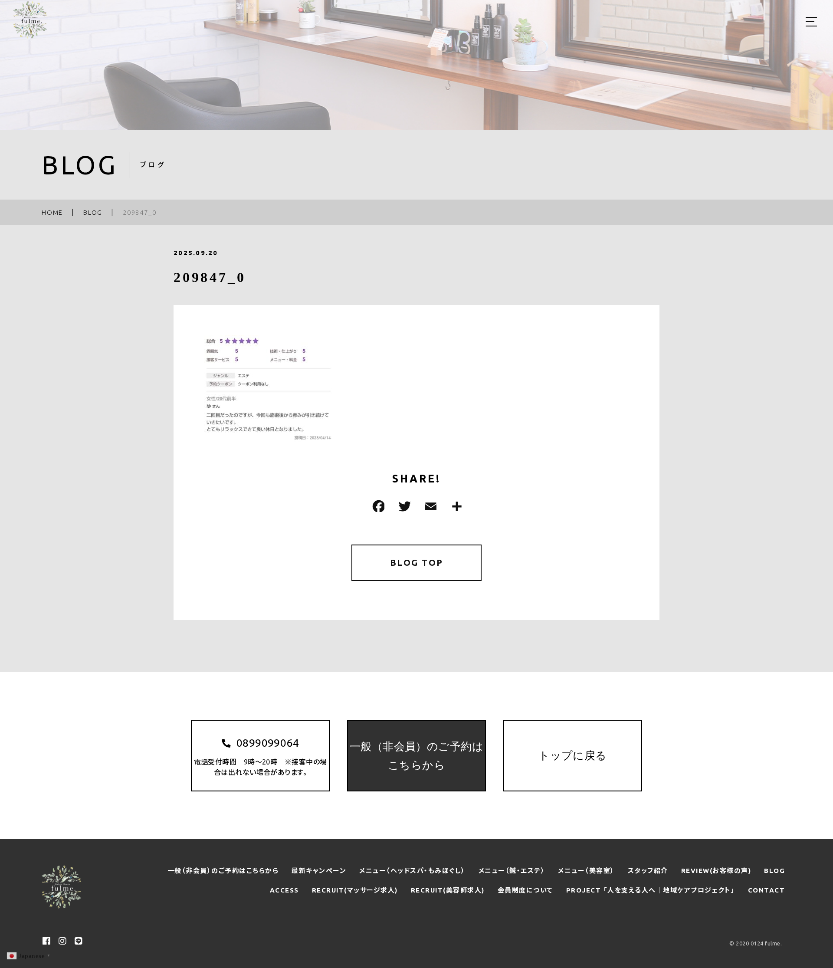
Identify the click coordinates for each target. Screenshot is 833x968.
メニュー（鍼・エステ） (512, 870)
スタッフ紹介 (648, 870)
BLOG (774, 870)
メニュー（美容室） (586, 870)
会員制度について (525, 890)
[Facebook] (377, 506)
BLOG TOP (416, 563)
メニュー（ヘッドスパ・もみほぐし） (412, 870)
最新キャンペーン (319, 870)
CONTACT (766, 890)
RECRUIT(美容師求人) (448, 890)
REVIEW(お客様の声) (716, 870)
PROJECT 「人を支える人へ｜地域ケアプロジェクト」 (650, 890)
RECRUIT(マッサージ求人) (355, 890)
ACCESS (284, 890)
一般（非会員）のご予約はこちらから (223, 870)
